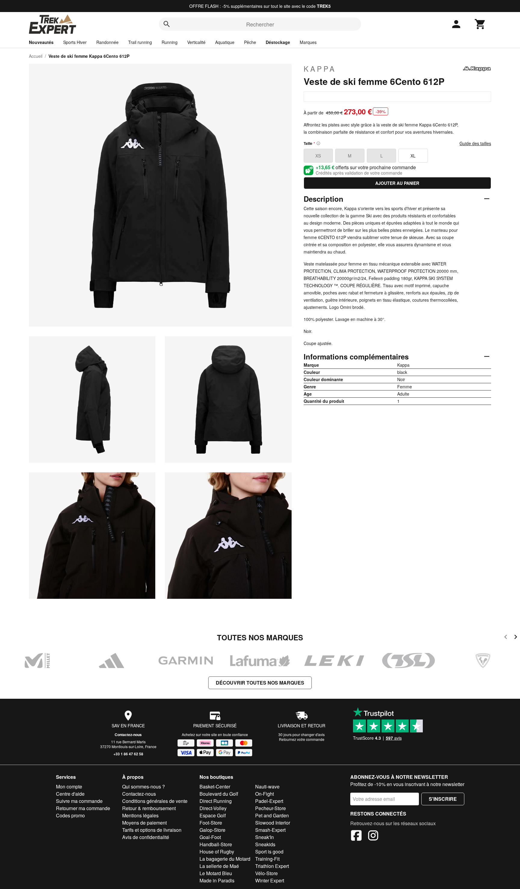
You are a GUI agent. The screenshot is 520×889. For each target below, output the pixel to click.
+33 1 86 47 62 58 (128, 754)
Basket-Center (215, 786)
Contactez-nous (128, 734)
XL (413, 156)
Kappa (320, 68)
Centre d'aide (70, 793)
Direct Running (216, 800)
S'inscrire (443, 798)
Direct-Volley (213, 808)
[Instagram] (373, 836)
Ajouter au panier (397, 183)
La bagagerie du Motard (225, 858)
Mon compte (69, 786)
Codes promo (70, 815)
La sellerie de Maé (219, 866)
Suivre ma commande (79, 800)
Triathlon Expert (272, 866)
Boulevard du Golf (219, 793)
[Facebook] (356, 836)
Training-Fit (267, 858)
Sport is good (269, 851)
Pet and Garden (272, 815)
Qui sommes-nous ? (143, 786)
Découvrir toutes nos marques (260, 682)
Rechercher (260, 24)
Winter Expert (269, 880)
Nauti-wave (267, 786)
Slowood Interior (272, 822)
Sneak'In (264, 837)
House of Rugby (217, 851)
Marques (308, 42)
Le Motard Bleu (216, 873)
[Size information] (318, 143)
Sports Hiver (75, 42)
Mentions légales (140, 815)
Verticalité (196, 42)
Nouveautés (41, 42)
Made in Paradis (217, 880)
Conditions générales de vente (154, 800)
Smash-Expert (270, 829)
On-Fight (264, 793)
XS (318, 156)
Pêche (250, 42)
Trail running (140, 42)
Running (170, 42)
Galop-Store (212, 829)
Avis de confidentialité (145, 837)
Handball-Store (216, 844)
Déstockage (278, 42)
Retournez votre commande (301, 739)
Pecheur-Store (270, 808)
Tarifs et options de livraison (151, 829)
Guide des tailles (475, 143)
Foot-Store (211, 822)
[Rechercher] (166, 24)
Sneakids (265, 844)
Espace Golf (213, 815)
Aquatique (224, 42)
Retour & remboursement (149, 808)
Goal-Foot (210, 837)
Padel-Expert (269, 800)
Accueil (35, 56)
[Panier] (480, 24)
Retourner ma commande (83, 808)
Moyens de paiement (144, 822)
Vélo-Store (266, 873)
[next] (515, 638)
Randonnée (107, 42)
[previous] (505, 638)
